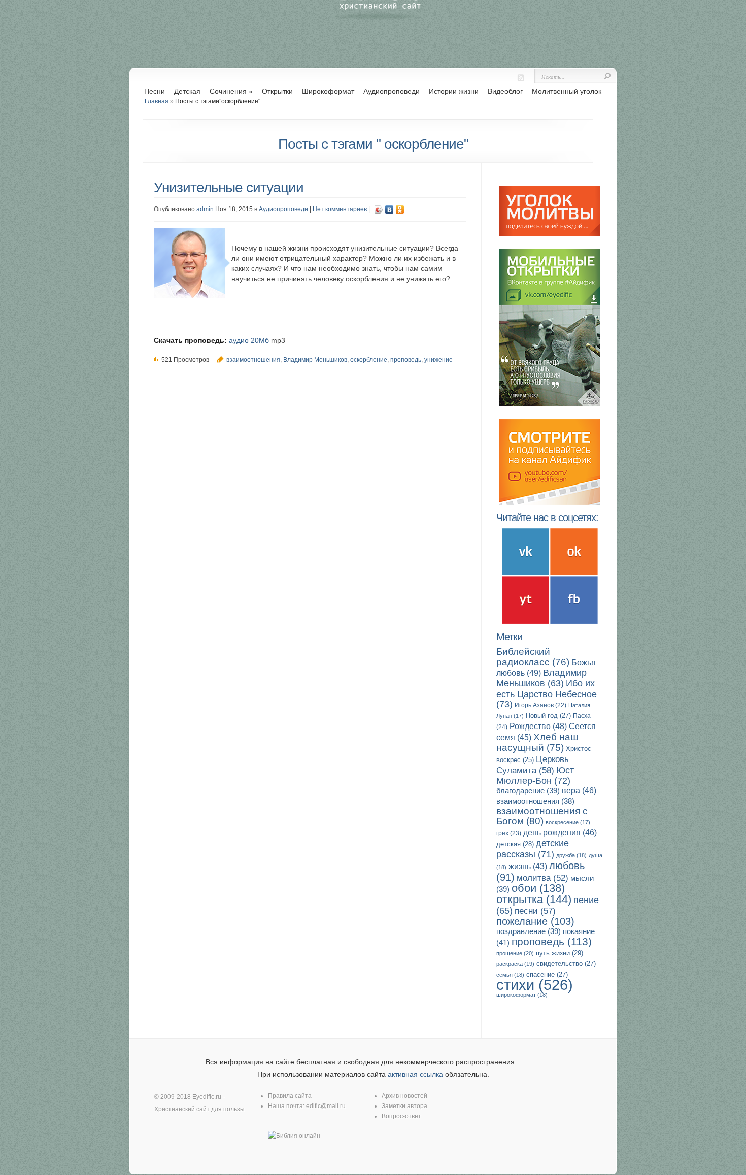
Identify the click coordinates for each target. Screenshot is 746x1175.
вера (579, 790)
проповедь (405, 359)
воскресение (568, 822)
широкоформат (522, 995)
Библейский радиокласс (532, 656)
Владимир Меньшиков (315, 359)
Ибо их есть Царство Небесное (546, 693)
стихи (534, 984)
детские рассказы (532, 848)
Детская (187, 91)
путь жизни (559, 953)
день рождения (560, 832)
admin (205, 209)
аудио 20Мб (249, 340)
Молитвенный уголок (566, 91)
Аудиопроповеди (391, 91)
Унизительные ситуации (228, 187)
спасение (547, 974)
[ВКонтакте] (389, 209)
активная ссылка (415, 1074)
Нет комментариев (340, 209)
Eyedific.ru (206, 1096)
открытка (533, 899)
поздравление (528, 931)
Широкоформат (328, 91)
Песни (154, 91)
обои (538, 888)
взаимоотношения (253, 359)
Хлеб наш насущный (537, 742)
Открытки (277, 91)
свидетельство (566, 963)
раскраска (515, 964)
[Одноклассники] (400, 209)
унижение (438, 359)
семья (510, 975)
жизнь (527, 866)
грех (508, 833)
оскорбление (368, 359)
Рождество (538, 726)
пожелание (535, 921)
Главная (156, 101)
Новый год (548, 715)
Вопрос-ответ (401, 1116)
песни (535, 911)
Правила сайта (290, 1095)
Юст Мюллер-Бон (535, 775)
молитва (542, 878)
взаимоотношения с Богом (542, 816)
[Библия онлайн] (294, 1135)
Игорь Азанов (540, 705)
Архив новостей (404, 1095)
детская (515, 844)
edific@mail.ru (326, 1106)
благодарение (528, 790)
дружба (571, 855)
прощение (515, 953)
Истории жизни (454, 91)
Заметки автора (404, 1106)
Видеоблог (505, 91)
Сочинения (231, 91)
